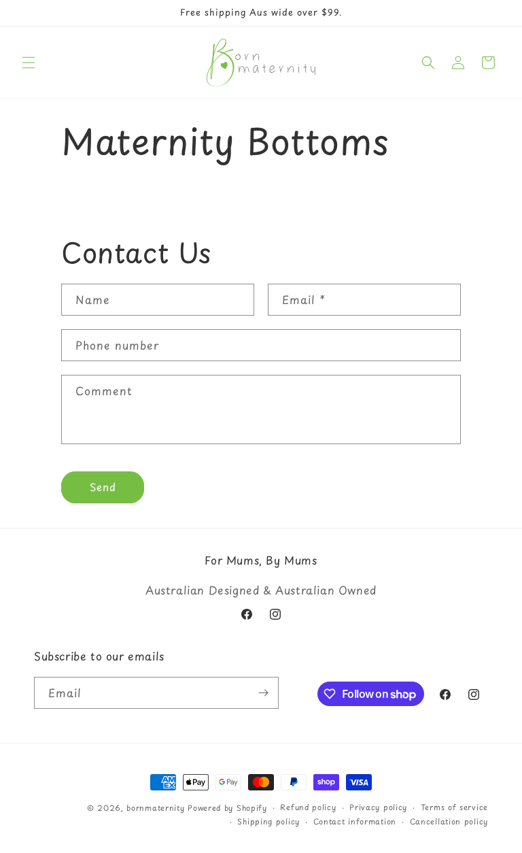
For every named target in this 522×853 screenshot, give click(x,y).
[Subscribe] (263, 693)
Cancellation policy (449, 821)
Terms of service (454, 807)
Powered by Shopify (227, 808)
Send (103, 487)
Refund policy (308, 807)
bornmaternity (155, 808)
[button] (29, 63)
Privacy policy (378, 807)
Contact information (354, 821)
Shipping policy (268, 821)
